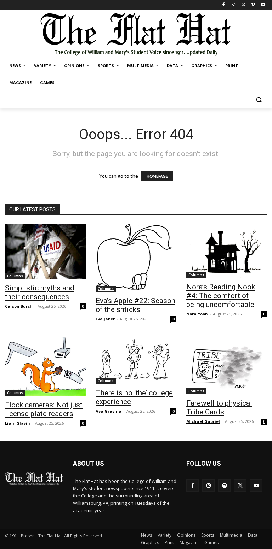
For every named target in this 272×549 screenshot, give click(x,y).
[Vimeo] (253, 5)
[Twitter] (243, 5)
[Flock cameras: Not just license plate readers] (45, 366)
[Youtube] (263, 5)
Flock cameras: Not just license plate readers (44, 409)
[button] (258, 100)
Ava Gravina (108, 411)
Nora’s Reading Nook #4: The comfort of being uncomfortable (220, 296)
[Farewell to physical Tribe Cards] (226, 365)
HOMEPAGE (157, 176)
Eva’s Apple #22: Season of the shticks (135, 305)
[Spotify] (224, 485)
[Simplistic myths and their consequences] (45, 251)
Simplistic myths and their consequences (39, 292)
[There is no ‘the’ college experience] (136, 360)
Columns (15, 275)
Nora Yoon (197, 314)
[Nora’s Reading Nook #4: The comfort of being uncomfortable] (226, 251)
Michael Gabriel (203, 421)
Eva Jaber (105, 318)
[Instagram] (234, 5)
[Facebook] (224, 5)
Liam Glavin (17, 423)
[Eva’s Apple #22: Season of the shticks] (136, 258)
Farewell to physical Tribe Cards (219, 407)
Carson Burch (19, 306)
